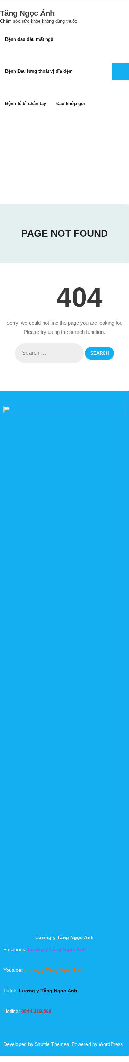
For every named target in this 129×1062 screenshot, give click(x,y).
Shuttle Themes (52, 1044)
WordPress (111, 1044)
